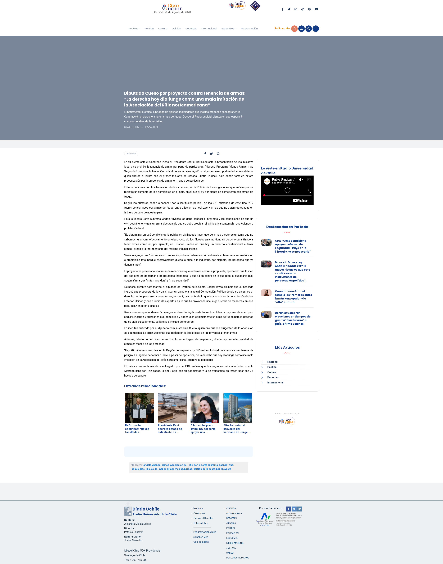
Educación (232, 533)
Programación (249, 28)
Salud (230, 553)
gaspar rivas (226, 465)
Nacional (131, 153)
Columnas (199, 513)
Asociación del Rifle (181, 465)
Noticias (133, 28)
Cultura (162, 28)
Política (149, 28)
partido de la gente (204, 469)
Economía (232, 538)
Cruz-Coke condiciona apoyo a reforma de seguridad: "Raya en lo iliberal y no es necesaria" (293, 246)
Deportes (191, 28)
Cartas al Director (203, 518)
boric (197, 465)
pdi (218, 469)
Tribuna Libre (200, 523)
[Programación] (301, 28)
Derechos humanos (237, 557)
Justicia (231, 548)
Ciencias (231, 523)
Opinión (176, 28)
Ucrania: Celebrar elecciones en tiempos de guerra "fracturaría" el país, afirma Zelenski (292, 318)
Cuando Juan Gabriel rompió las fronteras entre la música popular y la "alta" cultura (293, 296)
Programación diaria (204, 532)
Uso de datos (201, 541)
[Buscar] (308, 28)
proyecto (226, 469)
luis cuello (151, 469)
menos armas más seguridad (175, 469)
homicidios (138, 469)
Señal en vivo (200, 537)
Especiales (228, 28)
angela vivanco (152, 465)
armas (165, 465)
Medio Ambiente (235, 543)
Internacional (209, 28)
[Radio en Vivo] (294, 28)
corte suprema (209, 465)
